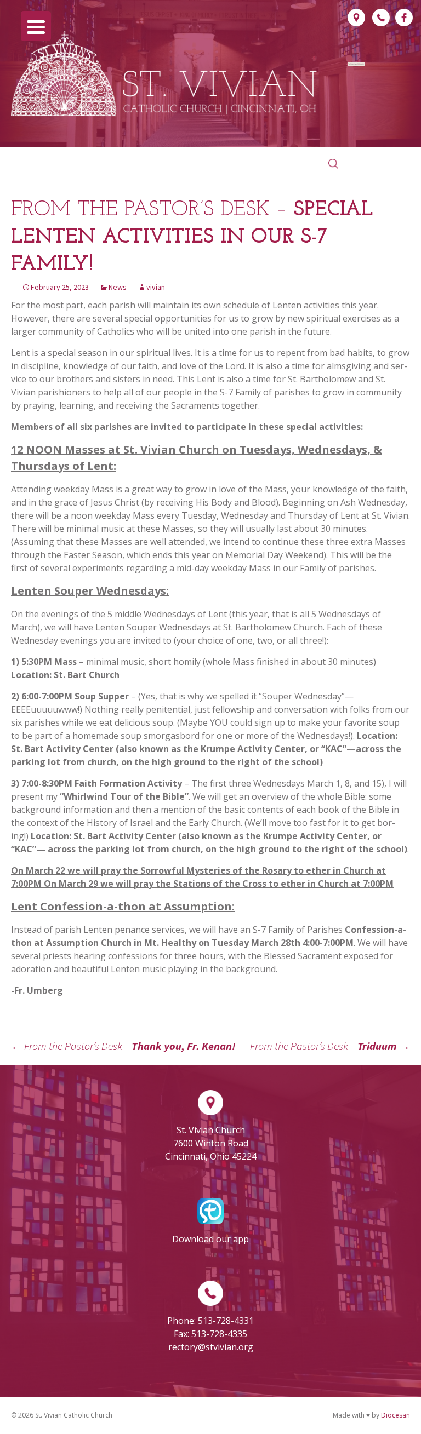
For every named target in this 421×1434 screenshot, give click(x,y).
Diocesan (395, 1415)
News (118, 287)
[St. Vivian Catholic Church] (164, 74)
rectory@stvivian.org (210, 1347)
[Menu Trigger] (36, 26)
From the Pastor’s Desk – (123, 1046)
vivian (155, 287)
